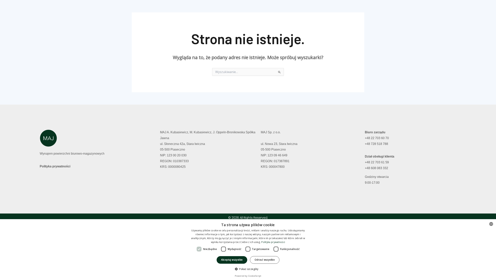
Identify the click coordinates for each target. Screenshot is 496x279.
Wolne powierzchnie (282, 8)
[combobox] (491, 224)
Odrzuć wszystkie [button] (265, 259)
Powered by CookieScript (248, 275)
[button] (248, 269)
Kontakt (323, 8)
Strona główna (250, 8)
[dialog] (248, 249)
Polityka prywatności (55, 166)
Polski (340, 8)
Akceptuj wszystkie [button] (232, 259)
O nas (307, 8)
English (355, 8)
